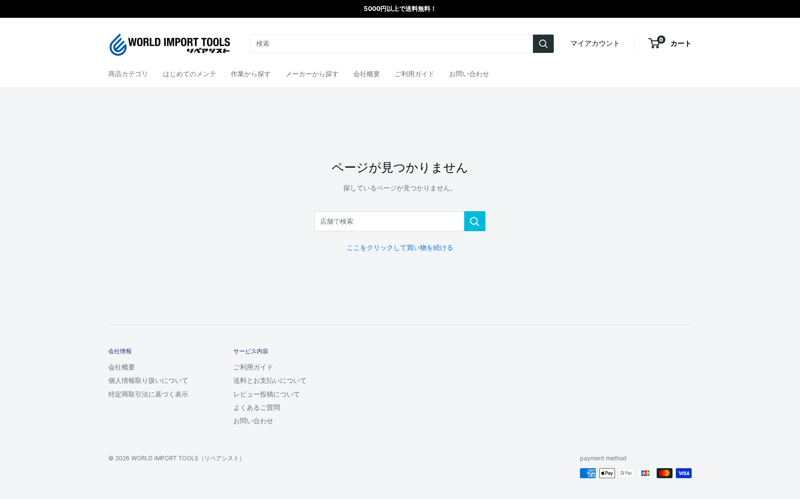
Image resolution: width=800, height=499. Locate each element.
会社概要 (366, 74)
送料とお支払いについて (270, 380)
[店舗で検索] (474, 221)
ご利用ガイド (415, 74)
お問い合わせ (469, 74)
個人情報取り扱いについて (148, 380)
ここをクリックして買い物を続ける (400, 247)
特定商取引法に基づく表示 (148, 394)
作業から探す (251, 74)
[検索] (543, 44)
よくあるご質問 (256, 407)
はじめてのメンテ (189, 74)
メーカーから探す (312, 74)
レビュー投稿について (266, 394)
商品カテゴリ (128, 74)
